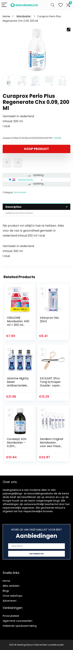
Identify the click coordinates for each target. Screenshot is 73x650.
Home (6, 16)
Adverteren (9, 601)
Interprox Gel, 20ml (49, 319)
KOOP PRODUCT (36, 149)
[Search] (52, 5)
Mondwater (24, 16)
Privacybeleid (11, 616)
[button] (68, 29)
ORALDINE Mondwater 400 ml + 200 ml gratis (18, 323)
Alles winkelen (11, 586)
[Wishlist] (60, 5)
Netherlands (25, 179)
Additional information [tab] (19, 213)
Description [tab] (13, 207)
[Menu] (4, 5)
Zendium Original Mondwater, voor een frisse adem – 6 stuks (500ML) (51, 446)
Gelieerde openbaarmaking (19, 626)
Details (57, 137)
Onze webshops (12, 596)
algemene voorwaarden (17, 621)
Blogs (6, 591)
